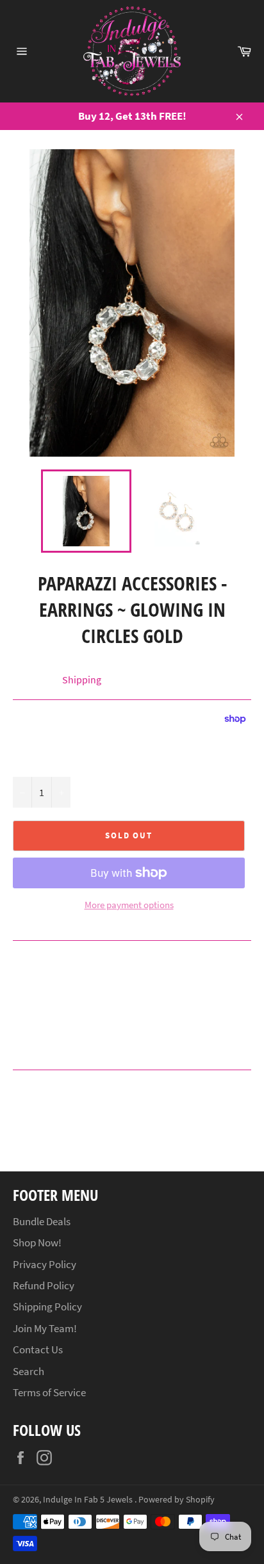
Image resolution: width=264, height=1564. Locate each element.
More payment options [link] (129, 905)
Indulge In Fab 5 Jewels (89, 1499)
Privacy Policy (44, 1264)
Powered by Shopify (176, 1499)
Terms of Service (49, 1392)
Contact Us (38, 1349)
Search (28, 1371)
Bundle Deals (41, 1221)
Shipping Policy (47, 1306)
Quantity (30, 762)
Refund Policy (43, 1285)
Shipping (81, 679)
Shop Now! (37, 1242)
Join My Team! (45, 1328)
